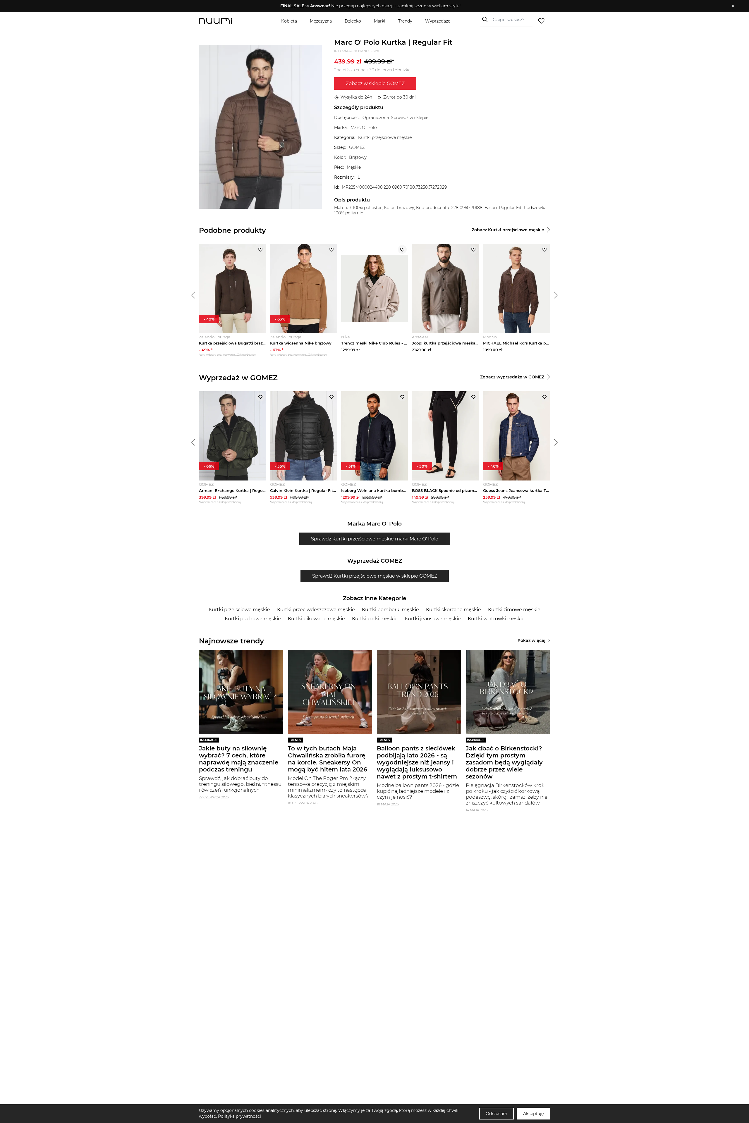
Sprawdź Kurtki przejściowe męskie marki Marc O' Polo (374, 539)
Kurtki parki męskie (375, 618)
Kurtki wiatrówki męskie (496, 618)
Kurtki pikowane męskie (316, 618)
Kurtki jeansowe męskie (433, 618)
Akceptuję (533, 1113)
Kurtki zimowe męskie (514, 609)
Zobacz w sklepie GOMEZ (375, 83)
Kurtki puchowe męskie (253, 618)
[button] (370, 6)
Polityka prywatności (239, 1116)
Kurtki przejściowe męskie (239, 609)
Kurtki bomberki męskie (390, 609)
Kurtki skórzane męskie (453, 609)
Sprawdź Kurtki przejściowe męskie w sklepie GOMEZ (374, 576)
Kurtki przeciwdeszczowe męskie (316, 609)
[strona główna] (225, 21)
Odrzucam (496, 1113)
